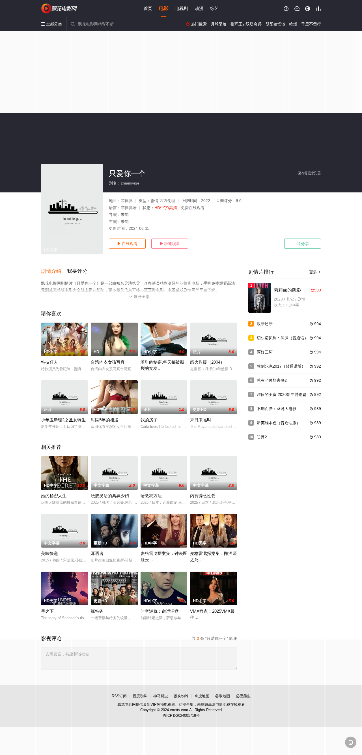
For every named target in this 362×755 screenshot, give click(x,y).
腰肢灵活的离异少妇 (110, 495)
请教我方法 (151, 495)
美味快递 (49, 553)
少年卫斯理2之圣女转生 (63, 419)
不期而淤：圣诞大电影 (276, 408)
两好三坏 (265, 352)
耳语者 (97, 553)
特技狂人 (49, 362)
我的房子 (149, 419)
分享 (302, 243)
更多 (315, 272)
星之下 (47, 611)
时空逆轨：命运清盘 (160, 611)
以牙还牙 (265, 323)
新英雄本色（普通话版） (278, 423)
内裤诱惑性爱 (203, 495)
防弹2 (262, 437)
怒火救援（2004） (207, 362)
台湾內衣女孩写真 (108, 362)
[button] (54, 271)
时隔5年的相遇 (104, 419)
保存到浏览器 (309, 173)
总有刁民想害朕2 (272, 380)
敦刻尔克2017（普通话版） (281, 366)
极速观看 (170, 243)
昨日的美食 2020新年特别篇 (282, 394)
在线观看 (127, 243)
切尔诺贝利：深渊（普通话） (282, 338)
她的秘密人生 (53, 495)
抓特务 (97, 611)
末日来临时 (200, 419)
